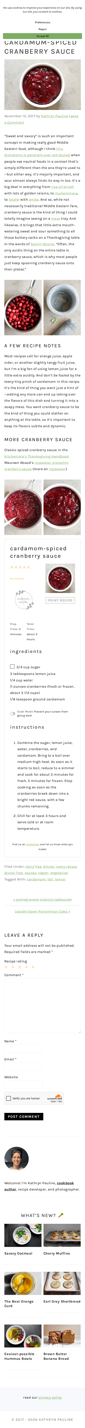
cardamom (36, 879)
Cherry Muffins (56, 1253)
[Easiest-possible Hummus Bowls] (23, 1336)
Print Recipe (60, 600)
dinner (49, 866)
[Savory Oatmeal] (23, 1235)
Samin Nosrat (42, 244)
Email (10, 1059)
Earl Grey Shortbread (62, 1301)
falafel (14, 199)
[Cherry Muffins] (62, 1235)
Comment (14, 975)
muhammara (66, 193)
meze (55, 218)
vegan (43, 873)
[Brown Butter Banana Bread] (62, 1336)
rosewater (57, 469)
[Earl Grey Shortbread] (62, 1283)
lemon (60, 879)
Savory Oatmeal (18, 1253)
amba (34, 199)
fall (50, 879)
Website (11, 1077)
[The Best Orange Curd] (23, 1283)
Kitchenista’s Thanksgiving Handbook (36, 456)
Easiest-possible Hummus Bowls (19, 1356)
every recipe (66, 866)
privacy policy (50, 1397)
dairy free (34, 866)
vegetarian (59, 873)
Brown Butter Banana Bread (56, 1356)
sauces (30, 873)
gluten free (13, 873)
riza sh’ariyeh (62, 187)
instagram (33, 844)
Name (10, 1041)
